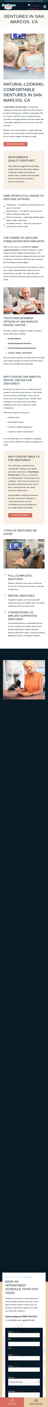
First (9, 1339)
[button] (44, 7)
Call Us (12, 1404)
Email (14, 1355)
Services (11, 1377)
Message (15, 1391)
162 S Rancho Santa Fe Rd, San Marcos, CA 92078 (24, 1)
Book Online (36, 1404)
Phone (14, 1366)
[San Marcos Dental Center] (35, 7)
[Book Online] (36, 1400)
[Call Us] (12, 1400)
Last (9, 1348)
